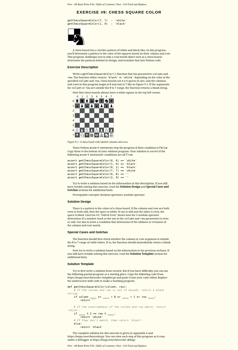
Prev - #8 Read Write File (80, 4)
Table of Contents (105, 4)
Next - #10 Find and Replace (131, 4)
